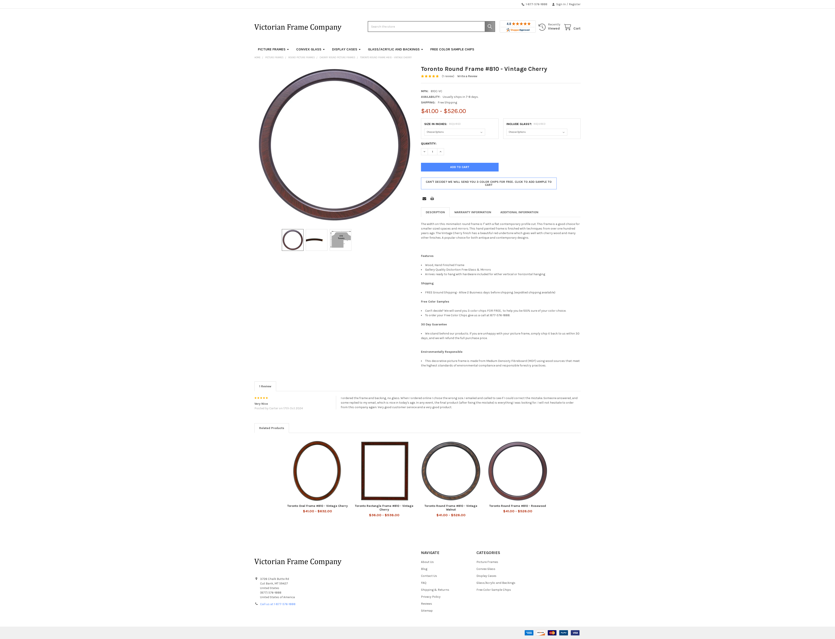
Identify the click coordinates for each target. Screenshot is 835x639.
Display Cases (344, 49)
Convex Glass (308, 49)
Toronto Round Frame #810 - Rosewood (517, 506)
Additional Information (519, 212)
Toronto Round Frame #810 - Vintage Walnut (450, 508)
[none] (334, 145)
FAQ (423, 583)
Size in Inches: (442, 124)
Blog (424, 569)
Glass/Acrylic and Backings (394, 49)
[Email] (424, 198)
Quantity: (428, 143)
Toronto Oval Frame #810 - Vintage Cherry (317, 506)
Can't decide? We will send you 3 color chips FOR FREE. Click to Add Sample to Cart (489, 183)
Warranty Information (472, 212)
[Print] (432, 198)
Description (435, 212)
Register (575, 4)
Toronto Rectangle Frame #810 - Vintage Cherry (384, 508)
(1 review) (448, 76)
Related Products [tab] (271, 428)
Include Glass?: (526, 124)
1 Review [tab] (265, 386)
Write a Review (467, 76)
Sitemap (427, 610)
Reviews (426, 604)
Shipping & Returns (435, 590)
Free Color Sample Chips (452, 49)
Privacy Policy (431, 597)
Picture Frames (272, 49)
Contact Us (429, 576)
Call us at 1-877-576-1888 (278, 604)
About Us (427, 562)
